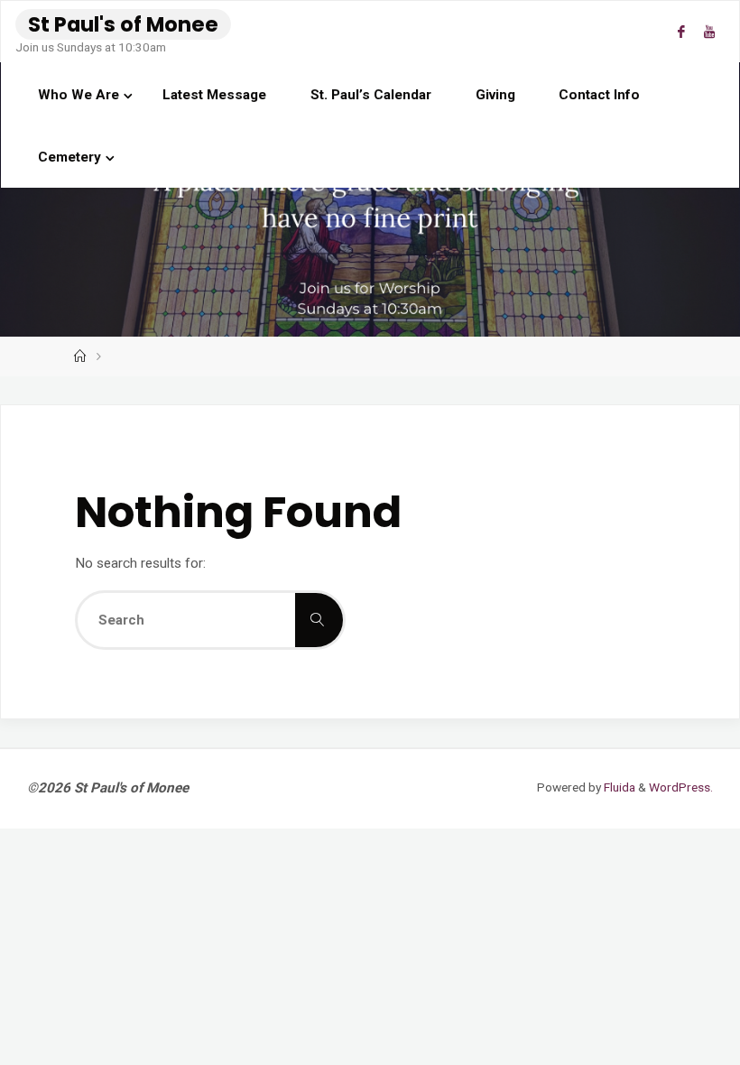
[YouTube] (709, 32)
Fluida (618, 787)
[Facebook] (681, 32)
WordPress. (681, 787)
